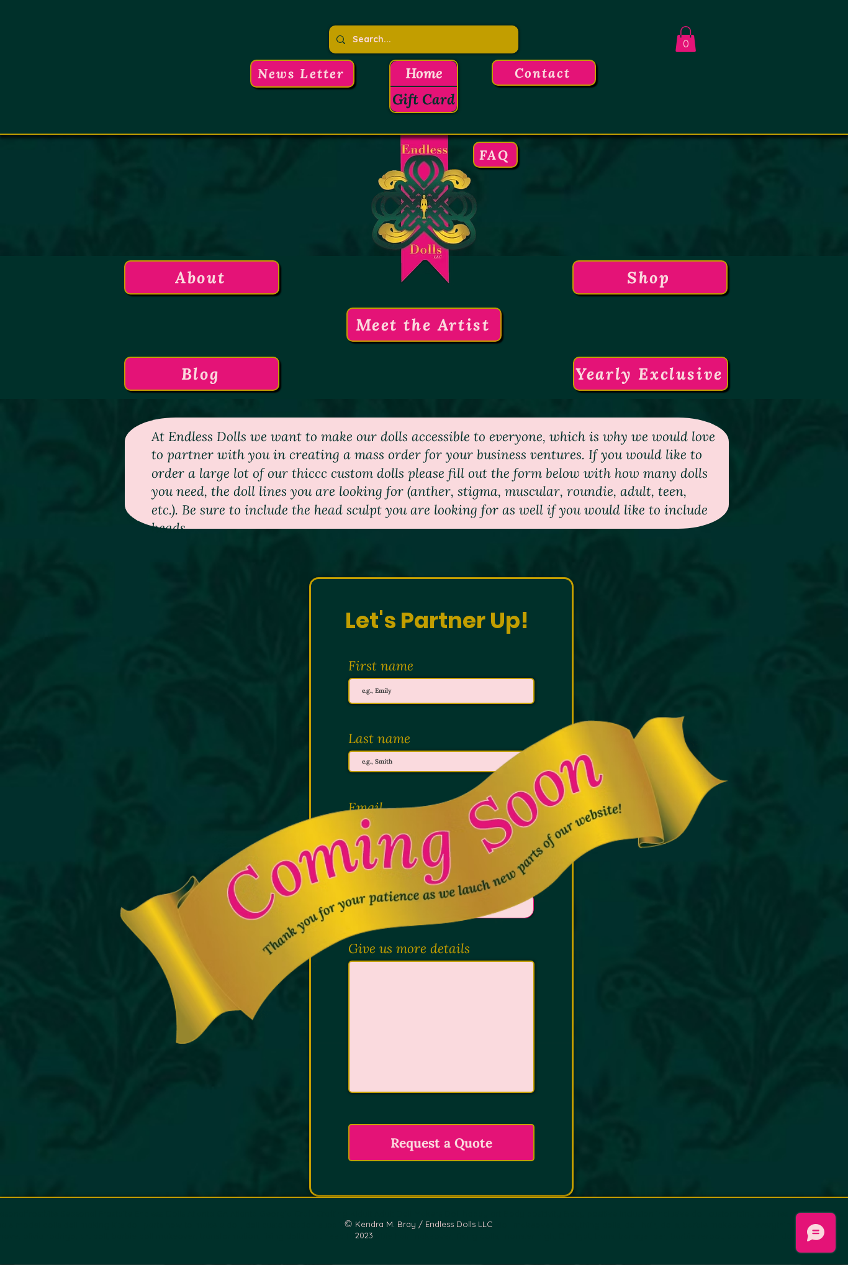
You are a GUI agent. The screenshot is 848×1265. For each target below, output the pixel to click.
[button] (302, 74)
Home (424, 73)
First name (380, 665)
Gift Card (423, 99)
